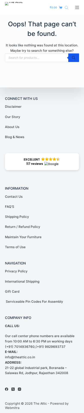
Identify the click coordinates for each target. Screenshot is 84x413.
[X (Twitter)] (13, 389)
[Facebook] (6, 389)
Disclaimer (13, 107)
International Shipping (22, 281)
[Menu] (77, 7)
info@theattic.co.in (20, 357)
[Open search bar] (66, 7)
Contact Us (14, 197)
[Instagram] (19, 389)
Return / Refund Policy (22, 227)
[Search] (73, 57)
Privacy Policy (16, 271)
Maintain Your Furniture (23, 237)
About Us (12, 127)
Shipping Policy (17, 217)
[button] (42, 161)
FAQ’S (9, 207)
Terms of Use (15, 247)
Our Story (12, 117)
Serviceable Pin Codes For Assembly (34, 301)
